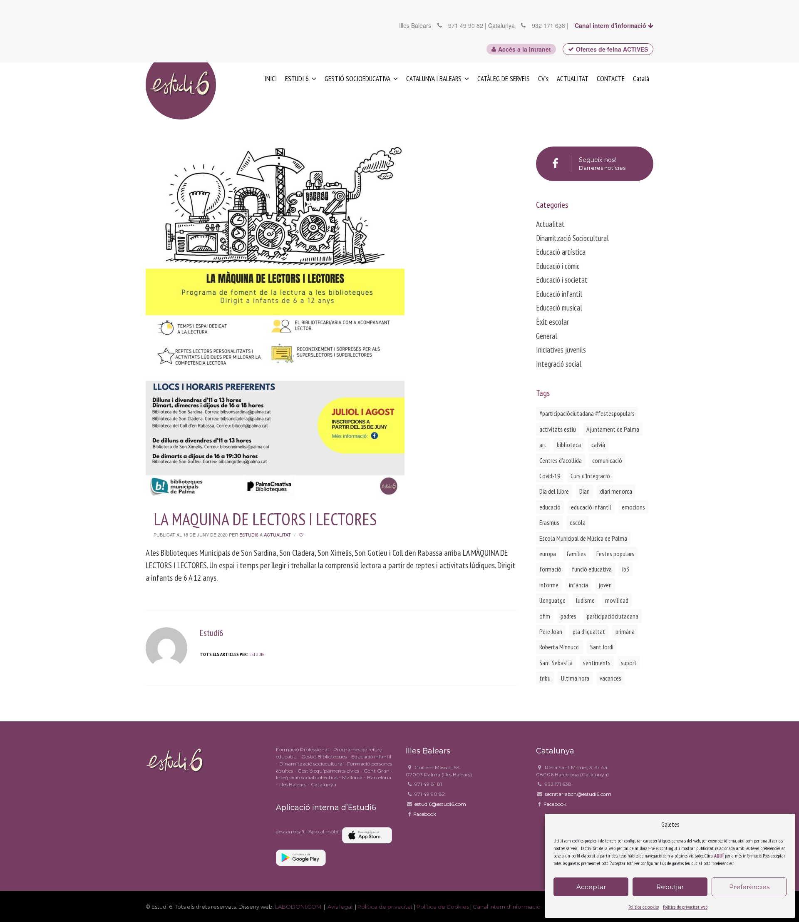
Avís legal (341, 906)
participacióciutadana (612, 616)
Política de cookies (643, 907)
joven (605, 585)
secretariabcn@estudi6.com (578, 794)
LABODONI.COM (298, 906)
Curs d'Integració (590, 476)
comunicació (607, 460)
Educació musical (559, 308)
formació (550, 569)
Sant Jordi (601, 647)
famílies (576, 553)
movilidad (616, 600)
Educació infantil (559, 294)
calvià (598, 444)
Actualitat (277, 534)
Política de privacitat (385, 906)
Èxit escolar (552, 322)
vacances (610, 678)
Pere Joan (550, 631)
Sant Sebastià (556, 663)
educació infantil (591, 507)
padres (568, 616)
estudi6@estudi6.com (440, 804)
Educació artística (561, 252)
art (542, 444)
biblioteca (569, 444)
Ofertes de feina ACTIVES (612, 49)
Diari (584, 491)
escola (578, 522)
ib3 (625, 569)
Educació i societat (562, 280)
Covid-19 (549, 476)
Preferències (749, 887)
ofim (544, 616)
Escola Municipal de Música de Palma (583, 538)
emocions (633, 507)
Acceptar (591, 887)
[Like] (302, 535)
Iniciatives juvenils (561, 350)
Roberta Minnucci (559, 647)
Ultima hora (575, 678)
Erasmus (549, 522)
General (546, 336)
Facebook (424, 814)
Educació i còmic (558, 266)
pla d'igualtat (589, 631)
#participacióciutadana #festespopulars (587, 413)
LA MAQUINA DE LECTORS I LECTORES (265, 519)
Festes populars (615, 553)
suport (629, 663)
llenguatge (552, 600)
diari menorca (616, 491)
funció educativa (592, 569)
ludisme (585, 600)
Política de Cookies (443, 906)
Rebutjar (670, 887)
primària (625, 631)
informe (548, 585)
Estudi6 (248, 534)
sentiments (596, 663)
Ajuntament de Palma (612, 429)
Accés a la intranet (524, 49)
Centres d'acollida (560, 460)
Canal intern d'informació (611, 25)
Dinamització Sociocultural (572, 238)
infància (578, 585)
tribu (545, 678)
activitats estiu (557, 429)
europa (547, 553)
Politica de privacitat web (685, 907)
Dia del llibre (554, 491)
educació (550, 507)
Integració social (558, 364)
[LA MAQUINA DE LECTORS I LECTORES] (275, 314)
